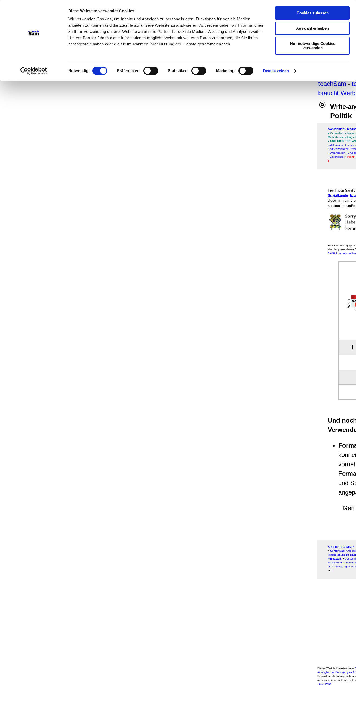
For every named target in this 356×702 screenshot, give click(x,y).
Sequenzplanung (338, 148)
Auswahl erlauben (312, 28)
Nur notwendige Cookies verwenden (312, 45)
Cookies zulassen (313, 13)
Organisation (337, 152)
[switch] (150, 71)
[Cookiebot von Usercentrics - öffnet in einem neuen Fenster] (34, 71)
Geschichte (336, 156)
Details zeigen (276, 71)
